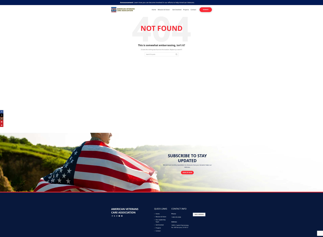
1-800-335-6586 (176, 217)
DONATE (205, 10)
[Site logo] (123, 9)
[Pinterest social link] (122, 216)
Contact (158, 231)
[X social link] (114, 216)
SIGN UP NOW (187, 172)
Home (158, 214)
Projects (158, 228)
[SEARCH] (176, 54)
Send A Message (199, 214)
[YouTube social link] (119, 216)
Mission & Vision (161, 217)
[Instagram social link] (117, 216)
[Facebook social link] (112, 216)
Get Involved (160, 225)
